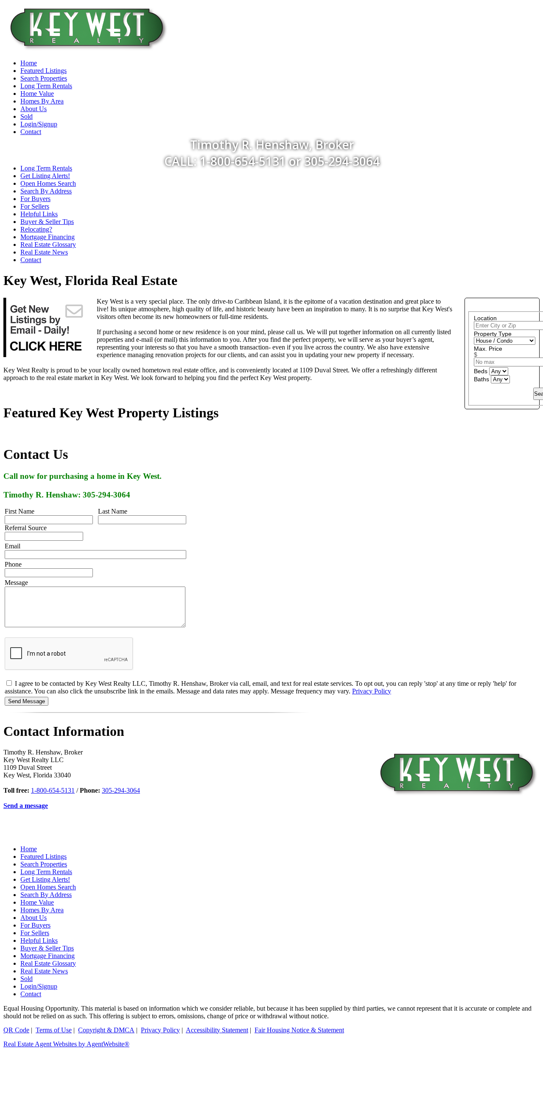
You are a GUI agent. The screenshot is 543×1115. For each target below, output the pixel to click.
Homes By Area (42, 910)
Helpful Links (39, 214)
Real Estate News (44, 252)
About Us (33, 917)
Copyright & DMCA (106, 1030)
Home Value (37, 902)
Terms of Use (54, 1030)
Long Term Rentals (46, 168)
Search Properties (43, 864)
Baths (482, 379)
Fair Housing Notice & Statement (299, 1030)
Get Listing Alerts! (45, 175)
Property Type (493, 333)
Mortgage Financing (47, 236)
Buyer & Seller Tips (47, 221)
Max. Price (488, 348)
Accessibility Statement (217, 1030)
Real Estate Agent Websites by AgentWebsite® (66, 1044)
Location (485, 318)
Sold (26, 978)
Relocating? (36, 229)
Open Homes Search (48, 183)
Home (28, 848)
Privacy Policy (371, 691)
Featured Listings (43, 856)
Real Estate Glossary (48, 244)
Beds (481, 371)
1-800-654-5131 (53, 790)
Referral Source (26, 527)
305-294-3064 (121, 790)
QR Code (16, 1030)
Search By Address (46, 191)
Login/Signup (38, 986)
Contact (30, 259)
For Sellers (34, 206)
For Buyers (35, 198)
